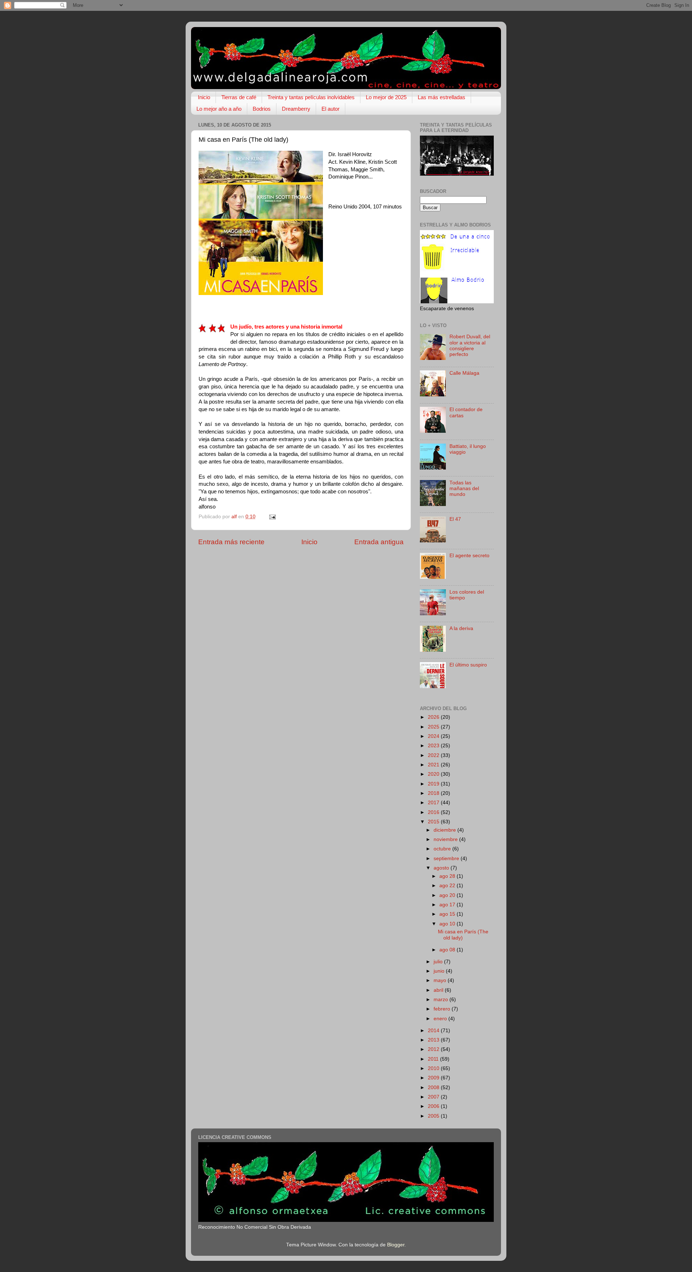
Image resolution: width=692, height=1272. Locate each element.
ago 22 (448, 885)
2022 (434, 755)
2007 (434, 1097)
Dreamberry (296, 109)
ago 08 (448, 949)
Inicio (204, 97)
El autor (330, 109)
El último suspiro (468, 665)
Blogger (395, 1244)
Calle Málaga (464, 373)
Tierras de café (238, 97)
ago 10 (448, 924)
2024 (434, 736)
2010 (434, 1068)
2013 (434, 1040)
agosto (442, 868)
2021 (434, 764)
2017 (434, 802)
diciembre (445, 830)
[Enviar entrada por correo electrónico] (272, 516)
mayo (441, 980)
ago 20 (448, 895)
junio (440, 971)
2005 (434, 1116)
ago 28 (448, 876)
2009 (434, 1077)
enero (441, 1018)
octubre (443, 848)
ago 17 (448, 904)
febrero (443, 1009)
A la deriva (461, 628)
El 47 (455, 519)
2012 (434, 1049)
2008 (434, 1087)
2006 (434, 1106)
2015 (434, 821)
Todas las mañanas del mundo (464, 488)
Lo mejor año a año (218, 109)
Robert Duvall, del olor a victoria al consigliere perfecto (469, 345)
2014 (434, 1030)
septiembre (447, 858)
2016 (434, 812)
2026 (434, 717)
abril (439, 990)
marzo (441, 999)
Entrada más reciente (231, 542)
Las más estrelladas (441, 97)
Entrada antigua (379, 542)
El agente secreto (469, 555)
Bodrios (262, 109)
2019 (434, 784)
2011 (434, 1059)
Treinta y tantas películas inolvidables (311, 97)
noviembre (446, 839)
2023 (434, 745)
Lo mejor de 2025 (386, 97)
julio (439, 961)
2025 (434, 727)
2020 (434, 774)
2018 (434, 793)
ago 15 (448, 914)
